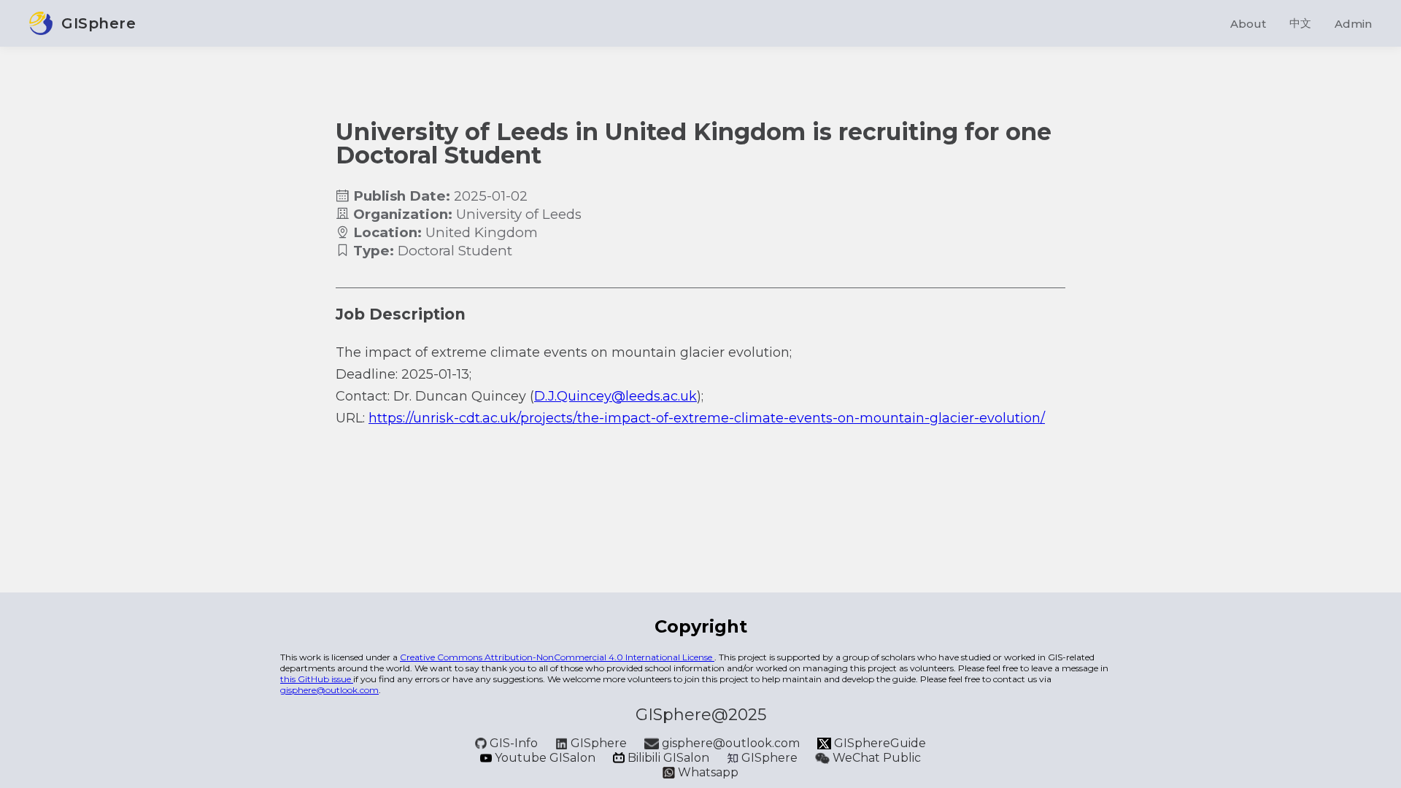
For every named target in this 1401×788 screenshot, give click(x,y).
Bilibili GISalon (668, 758)
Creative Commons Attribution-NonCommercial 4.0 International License (557, 657)
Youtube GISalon (545, 758)
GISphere (599, 743)
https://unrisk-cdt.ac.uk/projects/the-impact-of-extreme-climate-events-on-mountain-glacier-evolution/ (706, 418)
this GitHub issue (316, 678)
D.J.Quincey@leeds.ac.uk (615, 396)
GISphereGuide (878, 743)
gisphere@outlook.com (329, 689)
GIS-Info (514, 743)
